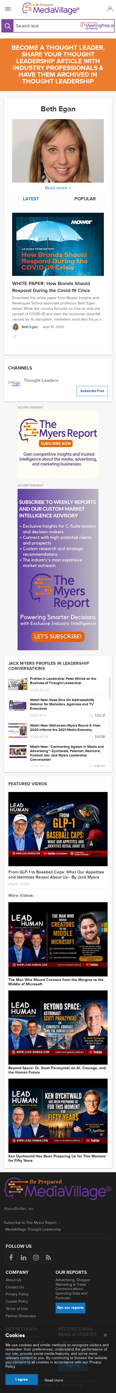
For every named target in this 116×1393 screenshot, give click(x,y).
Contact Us (15, 1287)
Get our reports (70, 1307)
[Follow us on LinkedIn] (23, 1257)
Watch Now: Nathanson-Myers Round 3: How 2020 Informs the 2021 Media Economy (65, 727)
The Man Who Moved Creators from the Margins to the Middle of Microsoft (56, 982)
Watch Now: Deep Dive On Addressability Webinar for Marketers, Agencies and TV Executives (62, 704)
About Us (13, 1280)
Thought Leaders (41, 380)
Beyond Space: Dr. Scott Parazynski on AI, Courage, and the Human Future (57, 1070)
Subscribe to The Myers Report (30, 1222)
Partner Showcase (21, 1316)
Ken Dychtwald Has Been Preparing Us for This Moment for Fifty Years (57, 1158)
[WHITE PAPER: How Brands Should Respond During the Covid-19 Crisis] (58, 245)
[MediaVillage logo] (58, 1190)
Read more (54, 1380)
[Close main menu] (105, 1335)
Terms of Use (17, 1308)
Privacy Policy (17, 1294)
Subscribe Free (92, 391)
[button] (109, 9)
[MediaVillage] (57, 9)
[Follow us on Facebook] (11, 1257)
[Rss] (48, 1257)
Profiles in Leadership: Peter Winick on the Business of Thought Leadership (63, 681)
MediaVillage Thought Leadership (33, 1229)
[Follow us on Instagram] (36, 1257)
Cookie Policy (17, 1301)
